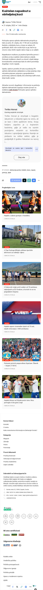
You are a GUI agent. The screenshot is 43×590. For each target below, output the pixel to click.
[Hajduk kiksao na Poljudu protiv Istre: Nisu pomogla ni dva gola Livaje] (21, 386)
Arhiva (5, 6)
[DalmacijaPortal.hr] (6, 2)
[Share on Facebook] (6, 30)
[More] (22, 30)
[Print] (18, 30)
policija (4, 172)
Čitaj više (21, 157)
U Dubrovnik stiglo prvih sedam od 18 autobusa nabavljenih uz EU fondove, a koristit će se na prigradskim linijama (20, 289)
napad (33, 170)
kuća (28, 170)
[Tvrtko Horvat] (21, 103)
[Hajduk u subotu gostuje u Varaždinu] (21, 201)
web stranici (13, 90)
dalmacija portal (15, 170)
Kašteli (24, 170)
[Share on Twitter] (10, 30)
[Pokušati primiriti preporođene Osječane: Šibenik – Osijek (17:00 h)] (21, 349)
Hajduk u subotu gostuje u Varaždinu (17, 216)
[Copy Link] (14, 30)
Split (9, 172)
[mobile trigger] (39, 2)
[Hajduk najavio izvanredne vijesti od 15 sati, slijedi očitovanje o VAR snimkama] (21, 312)
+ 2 (37, 149)
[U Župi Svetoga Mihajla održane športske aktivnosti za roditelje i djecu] (21, 236)
